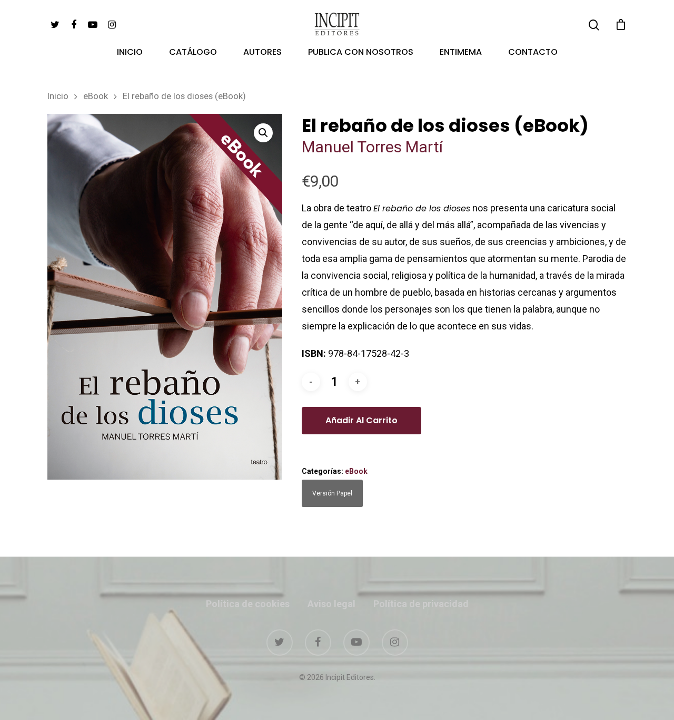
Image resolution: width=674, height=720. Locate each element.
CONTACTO (533, 53)
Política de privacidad (421, 603)
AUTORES (262, 53)
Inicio (57, 96)
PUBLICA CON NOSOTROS (360, 53)
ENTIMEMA (461, 53)
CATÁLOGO (193, 53)
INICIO (130, 53)
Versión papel (332, 493)
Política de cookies (248, 603)
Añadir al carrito (361, 420)
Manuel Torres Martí (374, 147)
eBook (95, 96)
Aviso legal (331, 603)
